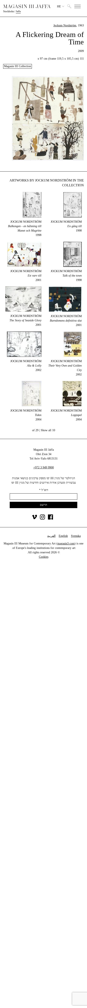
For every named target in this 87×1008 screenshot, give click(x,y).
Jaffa (18, 11)
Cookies (43, 556)
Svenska (76, 535)
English (63, 535)
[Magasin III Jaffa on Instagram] (42, 518)
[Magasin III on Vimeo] (34, 518)
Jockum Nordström (64, 25)
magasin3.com (66, 543)
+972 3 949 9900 (43, 467)
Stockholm (8, 11)
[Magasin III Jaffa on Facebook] (50, 518)
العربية (51, 535)
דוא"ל (43, 490)
